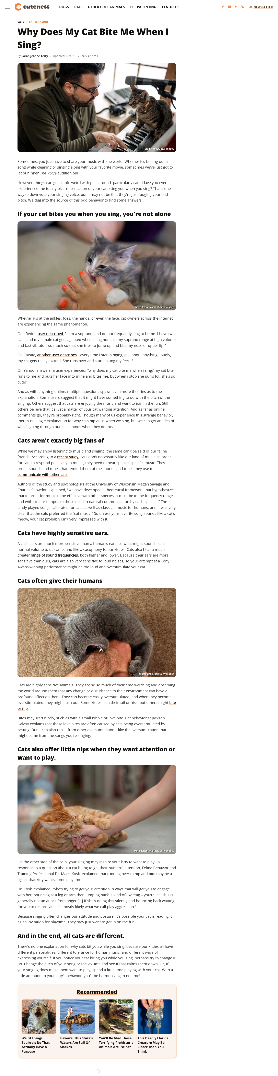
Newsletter (263, 7)
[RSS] (242, 7)
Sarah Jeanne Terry (35, 56)
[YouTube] (229, 7)
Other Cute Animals (106, 7)
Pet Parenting (143, 7)
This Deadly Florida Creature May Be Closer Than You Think (153, 1045)
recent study (67, 456)
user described (50, 333)
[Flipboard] (236, 7)
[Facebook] (222, 7)
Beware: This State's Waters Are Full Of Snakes (76, 1042)
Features (170, 7)
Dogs (64, 7)
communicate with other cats (43, 474)
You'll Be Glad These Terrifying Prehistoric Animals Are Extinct (116, 1042)
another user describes (57, 354)
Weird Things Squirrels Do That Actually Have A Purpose (36, 1045)
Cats (78, 7)
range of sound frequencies (54, 555)
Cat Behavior (38, 22)
